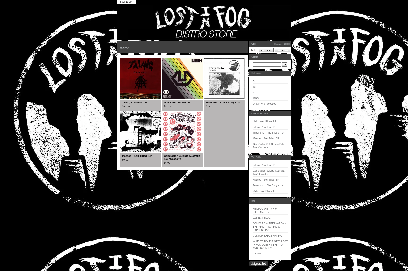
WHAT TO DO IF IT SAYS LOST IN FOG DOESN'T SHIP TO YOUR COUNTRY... (270, 245)
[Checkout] (282, 50)
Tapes (256, 98)
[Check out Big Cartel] (258, 263)
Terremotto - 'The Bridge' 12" (268, 132)
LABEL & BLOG (262, 217)
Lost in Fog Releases (264, 103)
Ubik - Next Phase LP (264, 121)
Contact (257, 253)
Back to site (126, 1)
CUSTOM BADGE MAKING (267, 235)
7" (254, 92)
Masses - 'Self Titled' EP (266, 138)
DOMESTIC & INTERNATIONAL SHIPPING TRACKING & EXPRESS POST (270, 227)
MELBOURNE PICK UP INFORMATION (265, 210)
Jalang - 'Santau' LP (264, 127)
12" (255, 86)
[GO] (284, 64)
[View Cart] (266, 50)
